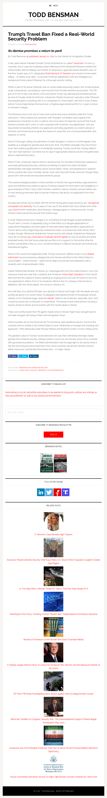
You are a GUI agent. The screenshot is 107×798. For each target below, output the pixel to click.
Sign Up (53, 435)
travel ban (78, 63)
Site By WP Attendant (65, 791)
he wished (49, 298)
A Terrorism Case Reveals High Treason (53, 534)
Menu (55, 6)
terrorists (42, 370)
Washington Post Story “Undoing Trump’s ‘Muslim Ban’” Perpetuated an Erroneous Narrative (53, 614)
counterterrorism (55, 370)
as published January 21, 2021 (40, 56)
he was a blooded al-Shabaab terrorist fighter (46, 237)
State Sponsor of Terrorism (58, 73)
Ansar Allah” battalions (73, 274)
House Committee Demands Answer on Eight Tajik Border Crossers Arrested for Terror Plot (53, 777)
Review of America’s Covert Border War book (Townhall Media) (53, 639)
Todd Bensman (53, 14)
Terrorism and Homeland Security (33, 368)
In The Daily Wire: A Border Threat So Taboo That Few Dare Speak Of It (53, 588)
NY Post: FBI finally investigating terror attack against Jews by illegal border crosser (53, 694)
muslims (33, 370)
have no (17, 209)
